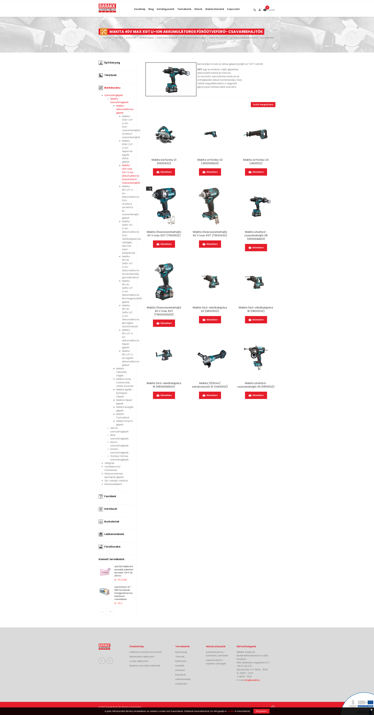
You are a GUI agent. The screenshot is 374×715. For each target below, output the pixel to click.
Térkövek (110, 75)
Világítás (109, 463)
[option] (116, 575)
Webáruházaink (214, 9)
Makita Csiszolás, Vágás (121, 372)
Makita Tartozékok (122, 415)
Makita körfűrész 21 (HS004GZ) (164, 161)
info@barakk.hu (252, 680)
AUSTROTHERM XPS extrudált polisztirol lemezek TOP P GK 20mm (123, 571)
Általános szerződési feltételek (144, 665)
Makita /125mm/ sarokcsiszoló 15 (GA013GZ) (210, 384)
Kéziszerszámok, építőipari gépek (114, 475)
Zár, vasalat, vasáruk (116, 480)
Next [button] (110, 611)
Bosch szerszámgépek (119, 443)
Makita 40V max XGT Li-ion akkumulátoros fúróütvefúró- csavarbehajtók (241, 37)
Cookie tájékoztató (139, 661)
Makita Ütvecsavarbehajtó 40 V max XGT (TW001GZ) (164, 233)
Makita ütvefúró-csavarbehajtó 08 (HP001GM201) (255, 235)
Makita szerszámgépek (167, 37)
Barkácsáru (131, 37)
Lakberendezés (114, 534)
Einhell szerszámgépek (119, 450)
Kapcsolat (233, 9)
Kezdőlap (140, 9)
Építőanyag (112, 62)
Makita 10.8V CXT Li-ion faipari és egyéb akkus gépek (127, 151)
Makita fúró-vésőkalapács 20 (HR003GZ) (210, 309)
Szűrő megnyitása (263, 104)
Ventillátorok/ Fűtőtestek (112, 468)
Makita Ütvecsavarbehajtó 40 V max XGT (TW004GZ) (210, 233)
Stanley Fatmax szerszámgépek (119, 457)
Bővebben (166, 172)
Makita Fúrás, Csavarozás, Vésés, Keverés (124, 382)
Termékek (119, 37)
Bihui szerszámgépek (119, 436)
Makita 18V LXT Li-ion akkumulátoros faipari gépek (130, 338)
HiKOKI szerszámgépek (119, 429)
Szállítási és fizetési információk (145, 652)
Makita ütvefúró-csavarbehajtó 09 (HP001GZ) (256, 384)
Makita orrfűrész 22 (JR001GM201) (210, 161)
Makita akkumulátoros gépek (193, 37)
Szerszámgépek (147, 37)
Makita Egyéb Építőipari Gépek (124, 393)
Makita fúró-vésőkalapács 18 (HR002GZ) (256, 309)
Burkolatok (111, 521)
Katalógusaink (165, 9)
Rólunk (198, 9)
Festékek (110, 496)
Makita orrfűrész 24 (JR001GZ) (256, 161)
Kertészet (110, 509)
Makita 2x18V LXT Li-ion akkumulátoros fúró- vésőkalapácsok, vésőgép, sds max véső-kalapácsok (131, 237)
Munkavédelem (113, 484)
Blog (151, 9)
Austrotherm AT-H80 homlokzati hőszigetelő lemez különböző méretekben (123, 593)
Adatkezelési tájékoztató (141, 656)
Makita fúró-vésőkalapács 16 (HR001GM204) (164, 384)
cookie (230, 711)
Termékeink (184, 9)
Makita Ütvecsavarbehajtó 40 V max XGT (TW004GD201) (164, 311)
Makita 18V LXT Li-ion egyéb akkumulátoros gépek (130, 358)
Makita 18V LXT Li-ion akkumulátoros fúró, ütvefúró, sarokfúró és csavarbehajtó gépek (130, 202)
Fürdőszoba (112, 546)
